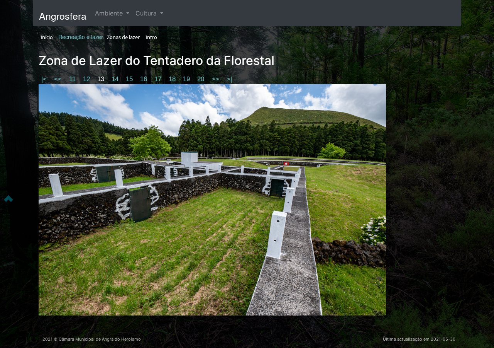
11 (73, 79)
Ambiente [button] (110, 13)
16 (144, 79)
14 (116, 79)
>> (216, 79)
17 (158, 79)
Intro (151, 37)
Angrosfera (62, 15)
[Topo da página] (8, 198)
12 (87, 79)
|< (45, 79)
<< (59, 79)
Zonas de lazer (123, 37)
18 (173, 79)
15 (130, 79)
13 (101, 79)
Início (47, 37)
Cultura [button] (147, 13)
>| (229, 79)
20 (201, 79)
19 (187, 79)
